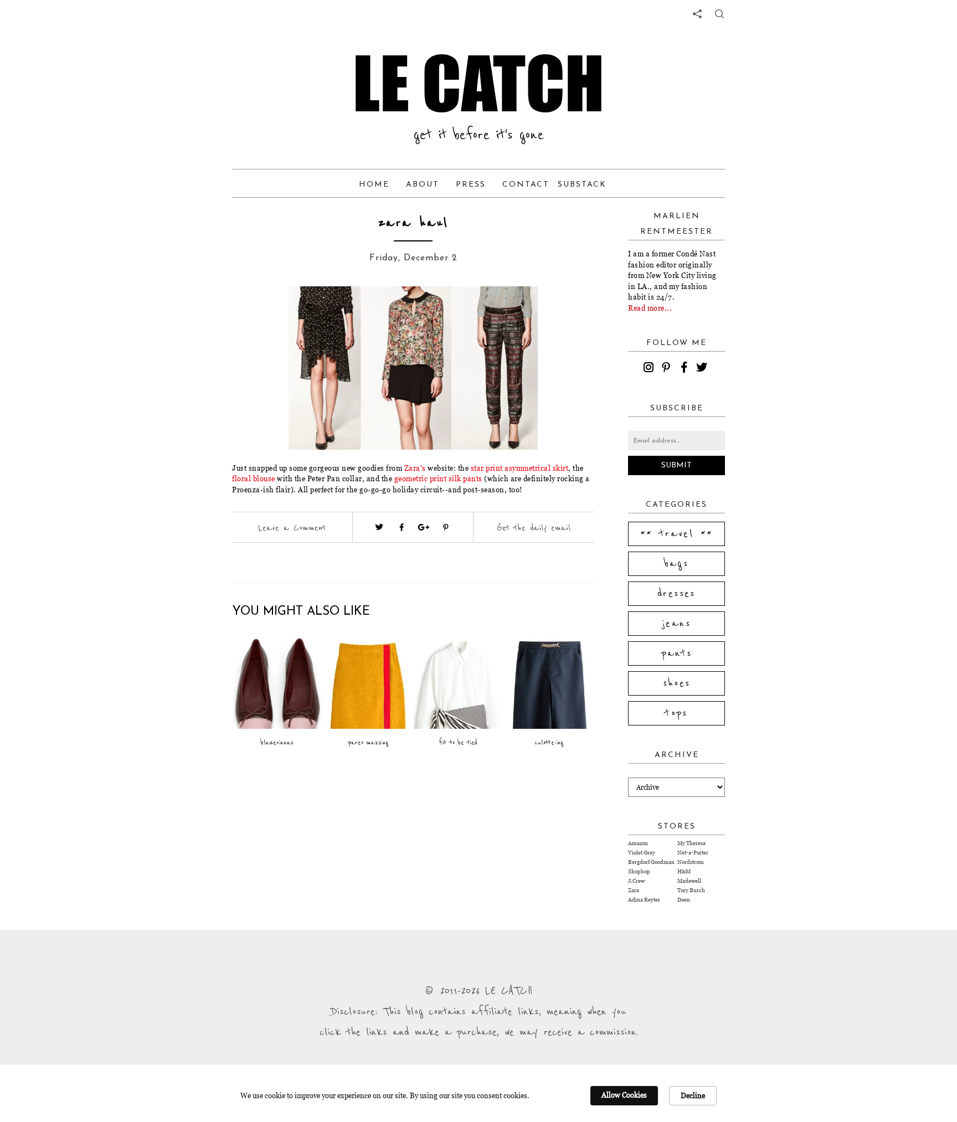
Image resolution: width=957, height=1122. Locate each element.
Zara (633, 890)
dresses (676, 593)
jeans (676, 623)
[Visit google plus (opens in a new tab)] (424, 527)
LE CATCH (478, 83)
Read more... (650, 307)
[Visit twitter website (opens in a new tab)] (379, 527)
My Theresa (691, 843)
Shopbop (639, 871)
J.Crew (636, 880)
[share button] (719, 14)
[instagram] (650, 369)
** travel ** (676, 534)
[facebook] (685, 369)
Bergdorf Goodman (651, 862)
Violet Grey (641, 852)
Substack (582, 185)
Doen (683, 899)
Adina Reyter (644, 899)
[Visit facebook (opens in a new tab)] (401, 527)
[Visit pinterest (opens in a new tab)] (446, 527)
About (422, 185)
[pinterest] (668, 369)
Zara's (415, 468)
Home (374, 185)
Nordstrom (690, 862)
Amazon (638, 843)
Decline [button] (693, 1095)
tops (676, 713)
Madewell (689, 880)
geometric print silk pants (438, 478)
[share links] (697, 14)
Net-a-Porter (692, 852)
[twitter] (703, 369)
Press (471, 185)
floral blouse (253, 478)
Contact (525, 185)
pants (676, 653)
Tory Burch (691, 890)
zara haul (413, 222)
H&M (684, 871)
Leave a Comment (292, 527)
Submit (676, 465)
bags (677, 563)
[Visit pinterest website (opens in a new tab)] (272, 311)
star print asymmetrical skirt (518, 468)
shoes (677, 683)
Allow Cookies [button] (624, 1094)
